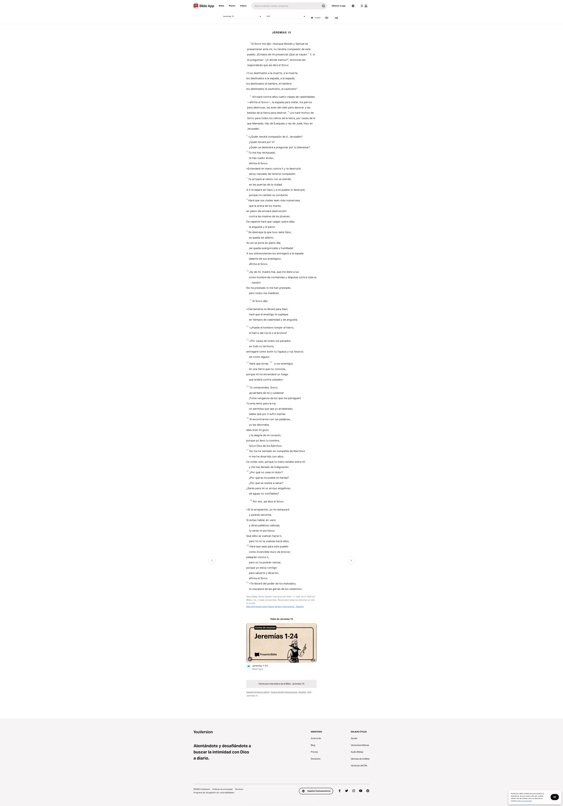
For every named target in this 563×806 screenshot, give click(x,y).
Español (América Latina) (257, 692)
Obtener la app (338, 6)
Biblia (221, 6)
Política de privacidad (524, 801)
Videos (243, 6)
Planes (232, 6)
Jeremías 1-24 (262, 665)
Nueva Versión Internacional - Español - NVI (291, 692)
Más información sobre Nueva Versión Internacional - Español (275, 606)
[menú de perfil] (363, 6)
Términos (239, 789)
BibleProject (257, 669)
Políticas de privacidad (222, 789)
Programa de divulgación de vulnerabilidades (214, 792)
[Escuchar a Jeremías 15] (326, 17)
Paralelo (318, 18)
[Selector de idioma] (353, 6)
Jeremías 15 (228, 16)
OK (554, 797)
